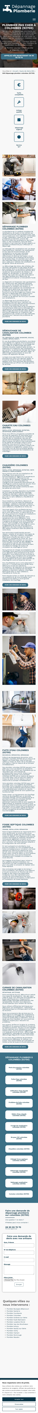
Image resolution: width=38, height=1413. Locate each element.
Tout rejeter (19, 1409)
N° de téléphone (10, 1249)
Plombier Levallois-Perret (16, 1322)
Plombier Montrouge (14, 1335)
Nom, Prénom (9, 1242)
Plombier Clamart (13, 1333)
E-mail (6, 1257)
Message (7, 1264)
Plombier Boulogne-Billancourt (18, 1309)
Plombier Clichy (12, 1331)
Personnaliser (19, 1404)
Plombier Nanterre (13, 1311)
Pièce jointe (8, 1277)
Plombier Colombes (14, 1315)
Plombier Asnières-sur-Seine (17, 1317)
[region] (19, 1396)
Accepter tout (19, 1399)
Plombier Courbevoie (14, 1313)
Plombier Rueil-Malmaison (16, 1320)
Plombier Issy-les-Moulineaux (17, 1324)
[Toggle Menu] (34, 19)
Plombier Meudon (13, 1337)
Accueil (15, 71)
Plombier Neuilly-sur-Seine (16, 1328)
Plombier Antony (13, 1326)
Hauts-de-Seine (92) (26, 71)
